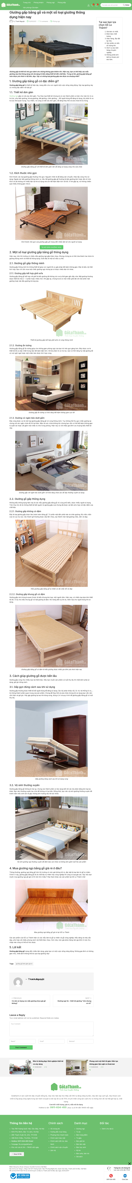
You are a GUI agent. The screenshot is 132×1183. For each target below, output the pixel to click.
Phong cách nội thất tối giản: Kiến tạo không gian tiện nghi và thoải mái (103, 1062)
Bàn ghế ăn (80, 1141)
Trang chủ (27, 2)
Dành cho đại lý (107, 1129)
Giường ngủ (13, 96)
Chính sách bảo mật (57, 1138)
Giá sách (79, 1157)
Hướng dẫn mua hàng (58, 1132)
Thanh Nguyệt (19, 21)
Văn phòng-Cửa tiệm (30, 8)
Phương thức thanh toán (59, 1135)
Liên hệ (53, 1150)
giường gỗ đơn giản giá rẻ (24, 963)
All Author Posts (38, 979)
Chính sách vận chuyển (59, 1147)
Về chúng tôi (55, 1129)
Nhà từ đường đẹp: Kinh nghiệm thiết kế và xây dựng (48, 1062)
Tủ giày (79, 1138)
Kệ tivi (78, 1150)
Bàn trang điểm (81, 1135)
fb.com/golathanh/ (25, 1144)
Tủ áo (78, 1132)
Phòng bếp (62, 2)
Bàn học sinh (81, 1147)
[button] (16, 1154)
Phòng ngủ (51, 2)
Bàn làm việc (81, 1144)
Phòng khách (38, 2)
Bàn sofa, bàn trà (82, 1153)
